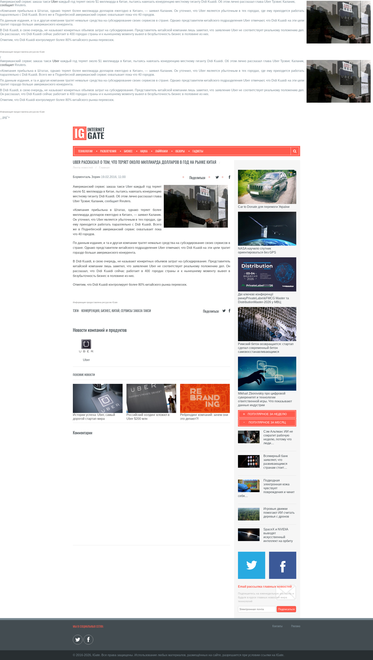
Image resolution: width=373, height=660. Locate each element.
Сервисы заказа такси (136, 311)
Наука (143, 151)
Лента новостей (83, 167)
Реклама (295, 626)
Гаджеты (198, 151)
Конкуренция (90, 311)
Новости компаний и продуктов (100, 330)
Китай (115, 311)
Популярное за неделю (267, 414)
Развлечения (108, 151)
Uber (54, 1)
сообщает (7, 5)
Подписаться (286, 609)
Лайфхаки (161, 151)
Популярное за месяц (267, 422)
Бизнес (128, 151)
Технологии (85, 151)
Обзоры (180, 151)
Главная (104, 167)
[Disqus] (151, 484)
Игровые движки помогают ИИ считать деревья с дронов (279, 512)
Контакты (277, 626)
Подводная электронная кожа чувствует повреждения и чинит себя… (266, 488)
